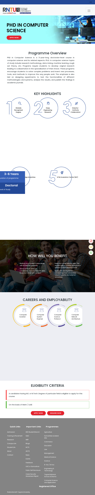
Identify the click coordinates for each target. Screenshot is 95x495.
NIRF (27, 440)
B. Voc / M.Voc (49, 465)
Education (48, 446)
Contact (10, 455)
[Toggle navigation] (89, 10)
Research (10, 440)
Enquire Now (55, 413)
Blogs (28, 443)
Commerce (48, 442)
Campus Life (11, 443)
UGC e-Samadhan (32, 466)
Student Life (11, 447)
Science (47, 461)
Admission (11, 432)
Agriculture (48, 432)
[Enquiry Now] (91, 247)
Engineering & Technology (49, 470)
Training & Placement (14, 436)
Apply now (14, 38)
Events (28, 459)
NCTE (27, 447)
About (9, 451)
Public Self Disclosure (33, 470)
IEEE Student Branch (33, 432)
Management (49, 453)
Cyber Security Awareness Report (32, 475)
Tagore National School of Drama (50, 475)
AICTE (28, 451)
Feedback (29, 463)
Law (45, 449)
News (27, 455)
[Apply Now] (91, 241)
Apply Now (38, 413)
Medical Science (50, 457)
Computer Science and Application (50, 481)
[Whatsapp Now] (91, 252)
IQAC (27, 436)
